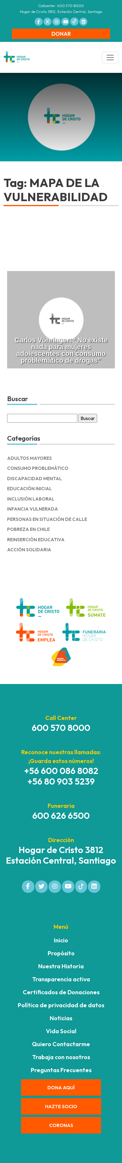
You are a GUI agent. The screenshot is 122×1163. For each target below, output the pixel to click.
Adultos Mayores (29, 458)
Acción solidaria (29, 549)
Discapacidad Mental (34, 478)
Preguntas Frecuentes (61, 1070)
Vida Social (61, 1031)
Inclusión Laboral (30, 499)
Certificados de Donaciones (61, 992)
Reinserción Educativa (36, 539)
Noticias (61, 1018)
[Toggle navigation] (110, 57)
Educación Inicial (29, 488)
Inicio (61, 940)
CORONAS (61, 1125)
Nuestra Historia (61, 966)
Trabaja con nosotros (61, 1057)
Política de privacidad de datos (61, 1005)
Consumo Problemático (37, 468)
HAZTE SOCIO (61, 1106)
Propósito (61, 953)
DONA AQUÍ (61, 1087)
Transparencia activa (61, 979)
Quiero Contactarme (61, 1044)
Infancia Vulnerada (32, 509)
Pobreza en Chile (28, 529)
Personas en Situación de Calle (47, 519)
